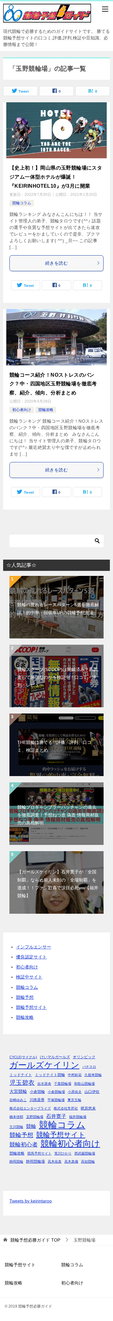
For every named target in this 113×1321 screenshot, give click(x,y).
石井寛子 (56, 1116)
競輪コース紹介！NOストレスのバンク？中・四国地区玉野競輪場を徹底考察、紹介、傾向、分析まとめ (53, 384)
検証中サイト (29, 976)
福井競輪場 (77, 1117)
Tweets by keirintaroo (30, 1200)
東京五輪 (74, 1100)
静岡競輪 (16, 1161)
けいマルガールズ (55, 1057)
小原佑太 (75, 1092)
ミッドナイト (20, 1075)
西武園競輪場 (84, 1153)
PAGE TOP (104, 1275)
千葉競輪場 (62, 1083)
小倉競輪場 (56, 1092)
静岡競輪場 (35, 1161)
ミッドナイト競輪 (50, 1075)
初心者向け (21, 410)
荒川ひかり (63, 1153)
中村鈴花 (75, 1075)
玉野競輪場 (34, 1117)
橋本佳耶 (16, 1117)
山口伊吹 (92, 1092)
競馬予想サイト (39, 1153)
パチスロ (89, 1067)
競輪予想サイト (31, 1007)
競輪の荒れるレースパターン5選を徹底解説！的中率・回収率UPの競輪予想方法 (58, 608)
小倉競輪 (37, 1092)
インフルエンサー (33, 946)
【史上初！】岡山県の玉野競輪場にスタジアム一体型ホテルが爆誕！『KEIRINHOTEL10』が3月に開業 (55, 177)
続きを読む (56, 263)
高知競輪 (88, 1161)
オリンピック (84, 1057)
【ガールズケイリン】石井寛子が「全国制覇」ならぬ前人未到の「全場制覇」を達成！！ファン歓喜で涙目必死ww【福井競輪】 (57, 883)
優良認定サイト (31, 956)
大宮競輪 (18, 1091)
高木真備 (71, 1161)
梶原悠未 (88, 1108)
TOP (35, 1239)
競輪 (31, 1126)
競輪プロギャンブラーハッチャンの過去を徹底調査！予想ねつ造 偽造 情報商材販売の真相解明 (58, 815)
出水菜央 (44, 1083)
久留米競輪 (93, 1075)
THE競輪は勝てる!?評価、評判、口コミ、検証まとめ (54, 746)
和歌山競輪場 (84, 1083)
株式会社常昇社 (66, 1108)
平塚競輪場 (56, 1100)
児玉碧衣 (22, 1082)
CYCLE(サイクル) (23, 1057)
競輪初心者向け (70, 1143)
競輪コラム (21, 203)
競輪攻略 (45, 410)
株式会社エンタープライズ (30, 1108)
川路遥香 (37, 1100)
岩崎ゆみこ (18, 1100)
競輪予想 (25, 997)
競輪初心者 (23, 1144)
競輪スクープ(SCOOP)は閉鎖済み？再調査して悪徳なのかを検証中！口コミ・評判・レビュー (57, 677)
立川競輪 (16, 1127)
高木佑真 (55, 1161)
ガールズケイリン (44, 1065)
